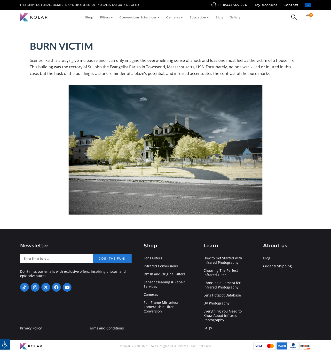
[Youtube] (67, 287)
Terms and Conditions (106, 328)
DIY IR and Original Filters (164, 274)
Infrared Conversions (161, 266)
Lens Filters (153, 258)
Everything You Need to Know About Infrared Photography (223, 315)
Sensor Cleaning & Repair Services (164, 284)
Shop (89, 17)
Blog (219, 17)
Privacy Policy (31, 328)
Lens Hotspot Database (222, 295)
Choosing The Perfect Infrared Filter (221, 272)
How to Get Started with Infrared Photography (223, 260)
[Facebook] (56, 287)
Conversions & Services (138, 17)
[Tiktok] (24, 287)
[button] (5, 344)
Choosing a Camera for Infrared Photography (222, 285)
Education (197, 17)
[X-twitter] (45, 287)
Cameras (173, 17)
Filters (105, 17)
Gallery (235, 17)
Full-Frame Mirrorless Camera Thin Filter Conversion (161, 306)
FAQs (208, 328)
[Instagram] (35, 287)
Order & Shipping (277, 266)
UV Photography (216, 303)
